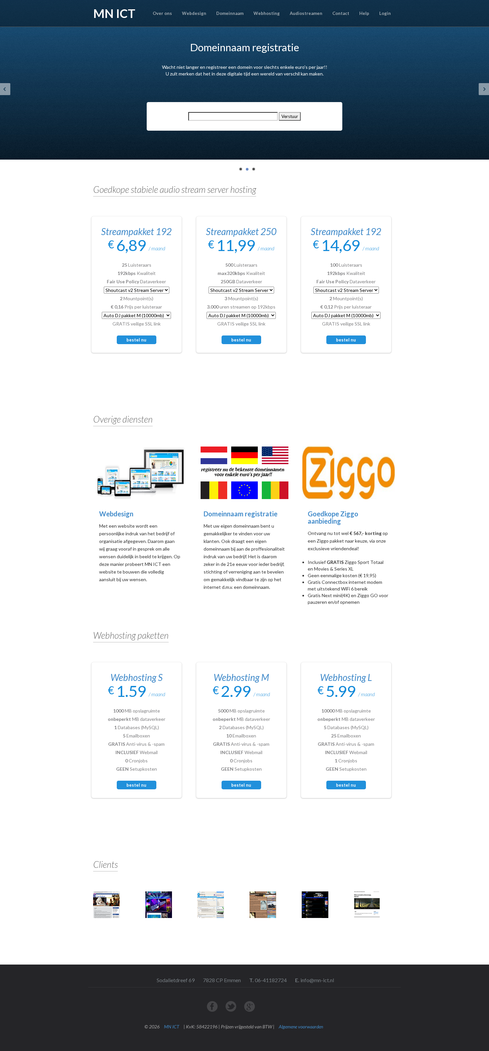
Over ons (162, 13)
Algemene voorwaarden (301, 1026)
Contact (340, 13)
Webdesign (194, 13)
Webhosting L (346, 677)
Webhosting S (136, 677)
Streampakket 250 (241, 231)
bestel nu (136, 785)
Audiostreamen (306, 13)
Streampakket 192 (136, 231)
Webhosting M (241, 677)
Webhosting (266, 13)
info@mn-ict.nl (316, 980)
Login (385, 13)
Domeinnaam (230, 13)
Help (364, 13)
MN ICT (171, 1026)
